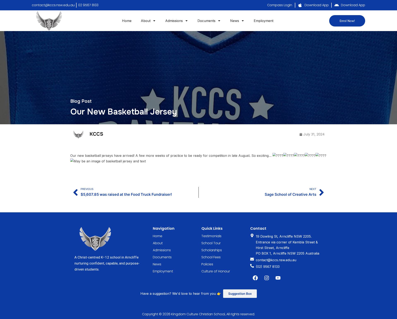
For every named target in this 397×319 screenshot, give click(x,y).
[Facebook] (255, 278)
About (146, 21)
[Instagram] (267, 278)
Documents (206, 21)
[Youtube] (278, 278)
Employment (263, 21)
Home (127, 21)
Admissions (174, 21)
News (234, 21)
